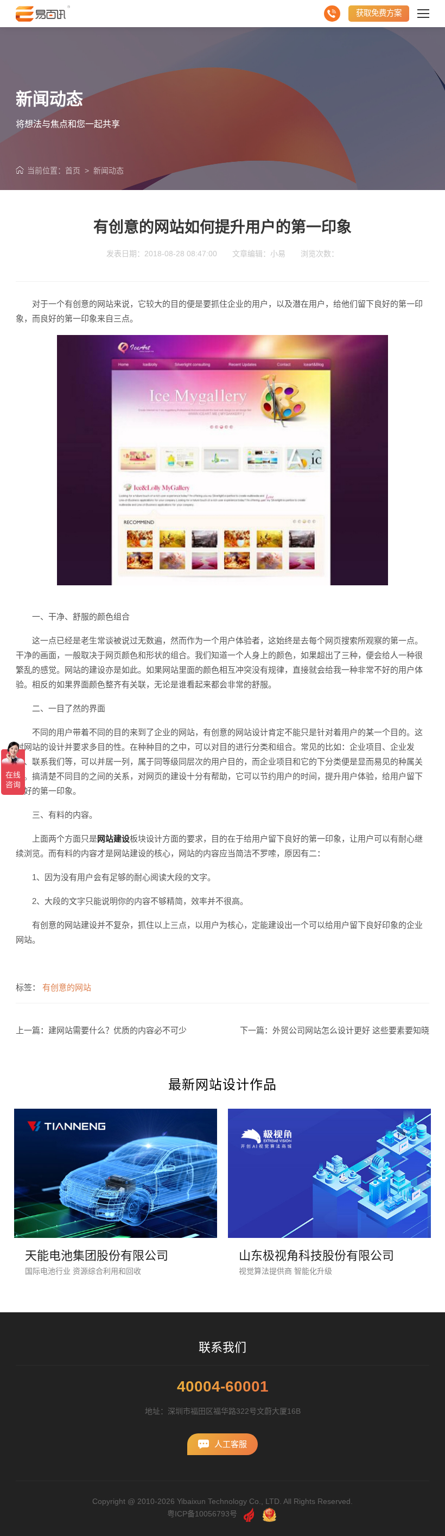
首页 (72, 170)
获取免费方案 (379, 13)
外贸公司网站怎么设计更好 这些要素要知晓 (350, 1030)
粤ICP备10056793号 (202, 1513)
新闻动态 (108, 170)
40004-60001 (223, 1386)
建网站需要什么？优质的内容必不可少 (117, 1030)
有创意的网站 (66, 987)
